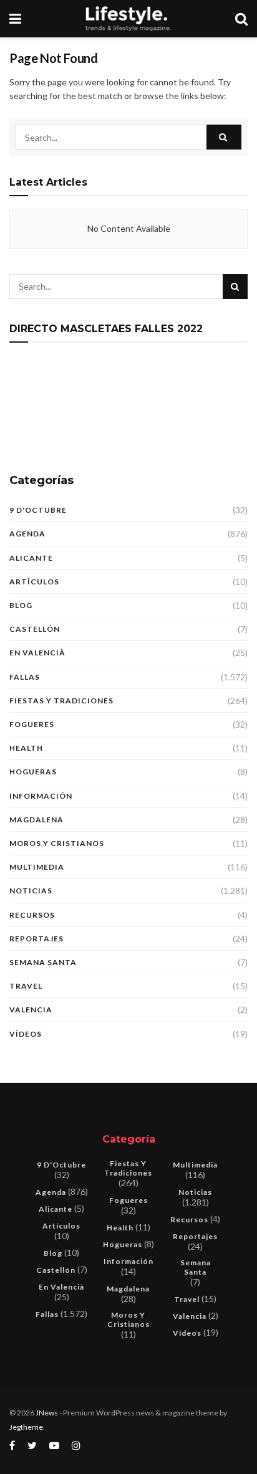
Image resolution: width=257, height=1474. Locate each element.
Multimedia (36, 867)
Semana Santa (43, 962)
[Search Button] (223, 137)
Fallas (24, 677)
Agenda (27, 533)
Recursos (32, 915)
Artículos (34, 581)
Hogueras (33, 771)
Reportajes (36, 938)
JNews (47, 1412)
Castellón (34, 629)
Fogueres (31, 724)
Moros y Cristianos (56, 843)
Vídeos (25, 1034)
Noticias (30, 890)
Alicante (31, 558)
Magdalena (36, 819)
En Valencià (37, 652)
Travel (25, 986)
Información (40, 796)
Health (26, 748)
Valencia (30, 1009)
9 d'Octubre (38, 510)
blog (20, 605)
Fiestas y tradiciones (61, 700)
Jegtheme (26, 1427)
